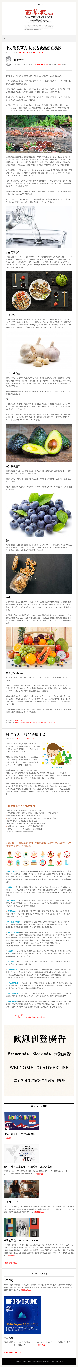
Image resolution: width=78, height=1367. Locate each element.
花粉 (28, 1017)
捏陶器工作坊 (11, 1202)
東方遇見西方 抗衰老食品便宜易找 (34, 48)
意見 (22, 720)
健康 (16, 1015)
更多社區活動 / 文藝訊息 (12, 1352)
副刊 (19, 1015)
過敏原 (40, 1017)
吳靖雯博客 (18, 720)
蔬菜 (39, 722)
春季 (22, 1017)
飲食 (44, 1017)
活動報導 (8, 1337)
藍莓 (42, 722)
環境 (25, 1017)
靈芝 (50, 722)
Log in (61, 1361)
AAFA (16, 1017)
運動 (33, 1017)
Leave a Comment (38, 52)
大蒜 (21, 722)
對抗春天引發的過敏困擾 (26, 734)
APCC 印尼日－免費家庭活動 (19, 1133)
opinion (58, 64)
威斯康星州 (26, 722)
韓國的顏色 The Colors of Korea (21, 1240)
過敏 (36, 1017)
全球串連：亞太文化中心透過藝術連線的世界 (28, 1166)
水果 (34, 722)
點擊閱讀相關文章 (10, 1263)
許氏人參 (46, 722)
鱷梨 (53, 722)
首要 (22, 1015)
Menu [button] (40, 4)
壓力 (19, 1017)
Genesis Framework (42, 1361)
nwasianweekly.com (41, 64)
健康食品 (17, 722)
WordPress (54, 1361)
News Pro (31, 1361)
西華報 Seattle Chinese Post (39, 16)
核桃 (31, 722)
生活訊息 (8, 1280)
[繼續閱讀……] (11, 1138)
